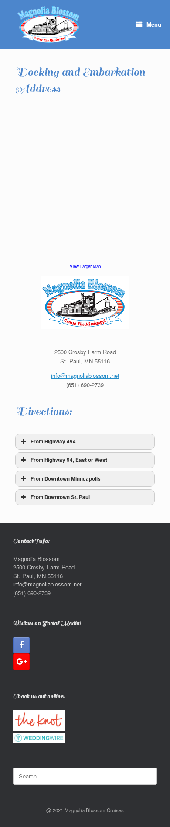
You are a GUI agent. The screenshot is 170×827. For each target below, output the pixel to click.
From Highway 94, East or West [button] (69, 460)
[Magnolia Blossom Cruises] (49, 24)
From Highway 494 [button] (53, 441)
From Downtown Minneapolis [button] (66, 478)
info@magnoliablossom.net (85, 375)
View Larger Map (85, 266)
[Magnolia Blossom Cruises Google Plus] (21, 661)
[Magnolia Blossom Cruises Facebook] (21, 645)
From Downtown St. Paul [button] (60, 497)
